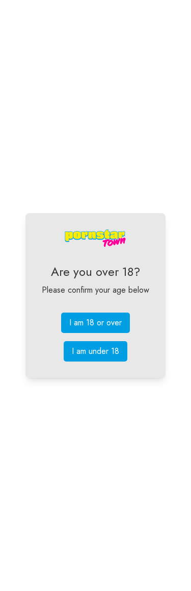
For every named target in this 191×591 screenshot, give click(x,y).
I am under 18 (95, 351)
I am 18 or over (95, 322)
